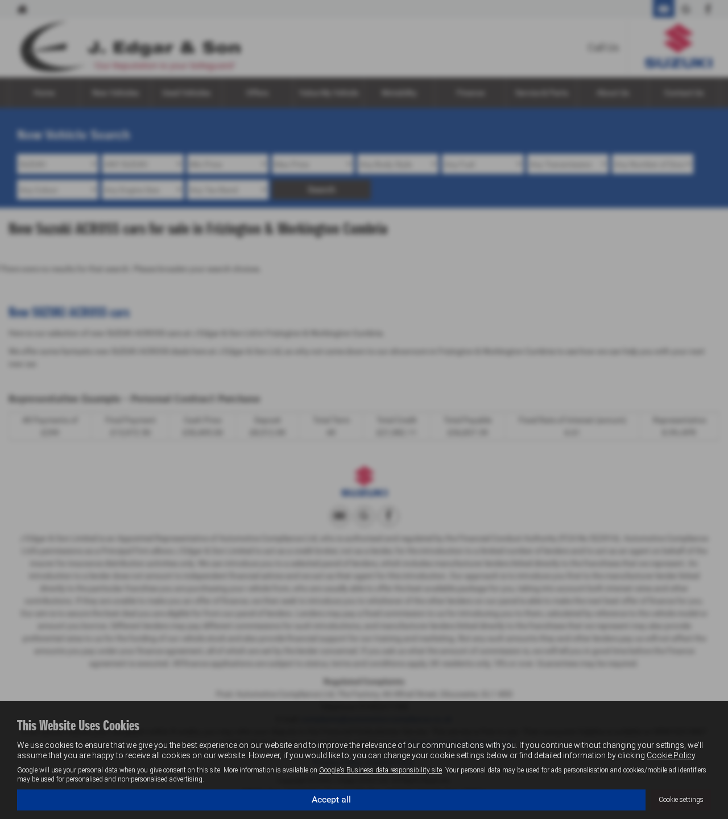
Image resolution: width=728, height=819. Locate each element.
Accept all (331, 799)
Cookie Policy (671, 755)
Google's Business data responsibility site (380, 770)
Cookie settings (681, 800)
